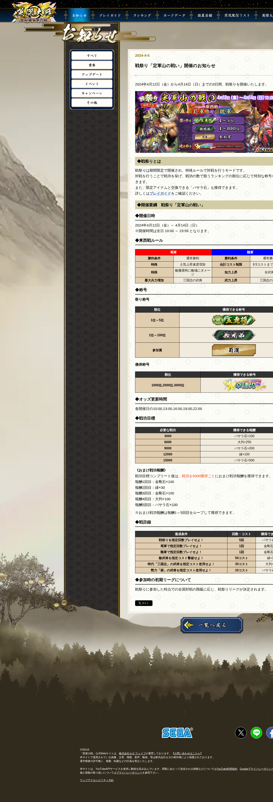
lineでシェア (256, 732)
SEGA (177, 733)
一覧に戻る (212, 625)
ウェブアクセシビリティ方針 (97, 780)
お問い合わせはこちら (187, 753)
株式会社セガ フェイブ (132, 753)
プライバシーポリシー (129, 772)
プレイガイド (160, 193)
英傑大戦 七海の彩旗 (34, 12)
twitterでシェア (240, 732)
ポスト (145, 603)
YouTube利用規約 (227, 768)
